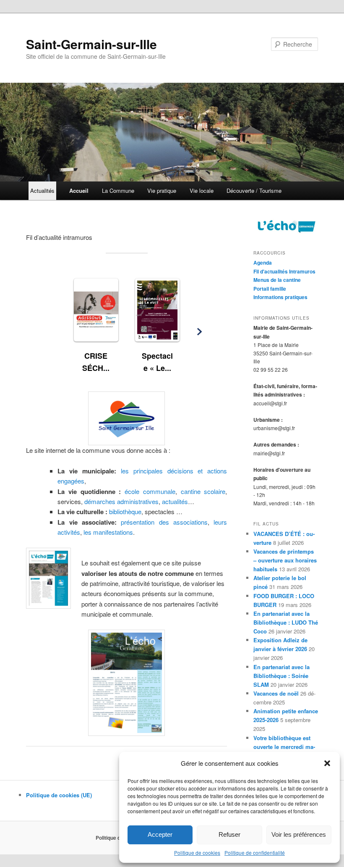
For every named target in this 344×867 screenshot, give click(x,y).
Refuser (229, 834)
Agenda (262, 262)
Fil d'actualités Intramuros (284, 271)
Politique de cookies (197, 852)
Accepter (160, 834)
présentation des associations (164, 522)
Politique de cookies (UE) (59, 795)
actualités (175, 501)
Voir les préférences (298, 834)
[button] (327, 763)
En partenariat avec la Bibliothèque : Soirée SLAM (281, 675)
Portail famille (269, 288)
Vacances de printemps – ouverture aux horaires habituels (285, 560)
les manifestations (108, 532)
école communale (150, 491)
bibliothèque (125, 511)
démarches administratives (121, 501)
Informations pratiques (280, 297)
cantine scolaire (203, 491)
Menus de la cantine (277, 280)
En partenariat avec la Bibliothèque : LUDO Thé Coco (285, 622)
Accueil (79, 190)
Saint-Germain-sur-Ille (91, 44)
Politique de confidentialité (254, 852)
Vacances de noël (276, 693)
